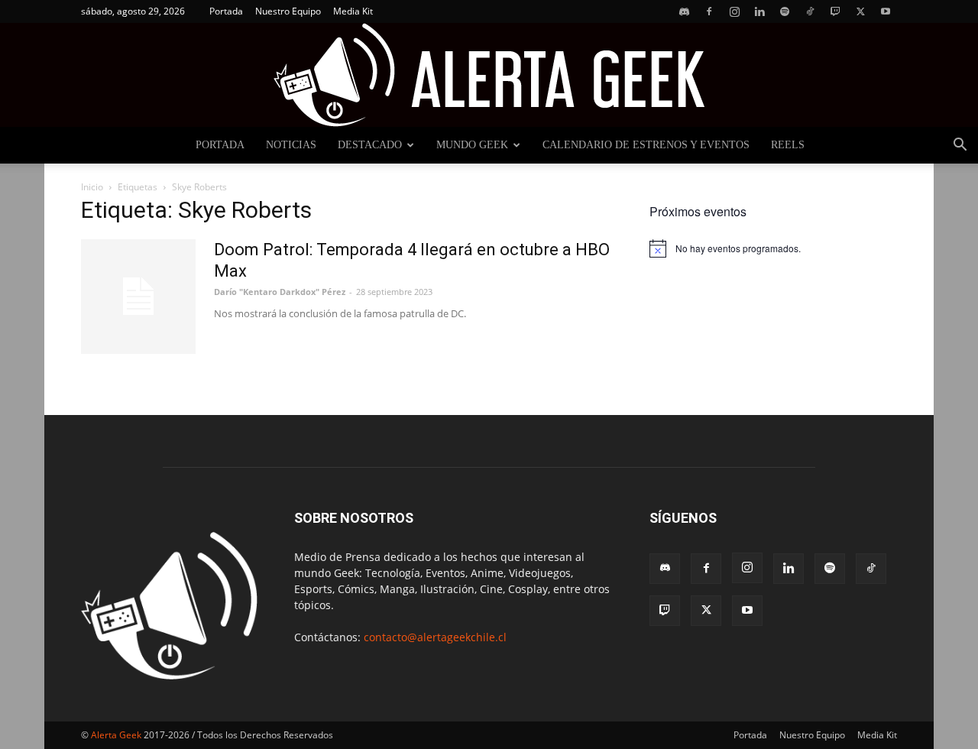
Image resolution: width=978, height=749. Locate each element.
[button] (959, 146)
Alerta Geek (116, 734)
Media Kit (353, 11)
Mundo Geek (472, 145)
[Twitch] (835, 11)
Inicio (92, 186)
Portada (226, 11)
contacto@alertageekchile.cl (435, 637)
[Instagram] (734, 11)
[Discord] (683, 11)
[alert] (773, 248)
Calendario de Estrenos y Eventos (646, 145)
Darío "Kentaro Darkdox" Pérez (279, 291)
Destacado (370, 145)
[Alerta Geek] (489, 75)
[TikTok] (809, 11)
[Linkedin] (759, 11)
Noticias (291, 145)
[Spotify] (784, 11)
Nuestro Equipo (288, 11)
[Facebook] (709, 11)
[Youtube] (885, 11)
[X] (860, 11)
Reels (788, 145)
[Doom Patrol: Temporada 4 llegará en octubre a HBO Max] (138, 296)
